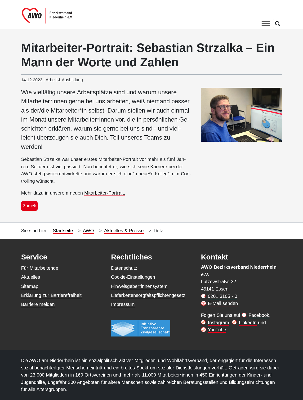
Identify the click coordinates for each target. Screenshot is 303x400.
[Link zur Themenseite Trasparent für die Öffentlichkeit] (140, 328)
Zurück (29, 205)
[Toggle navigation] (266, 23)
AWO (88, 230)
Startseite (63, 230)
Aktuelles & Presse (124, 230)
